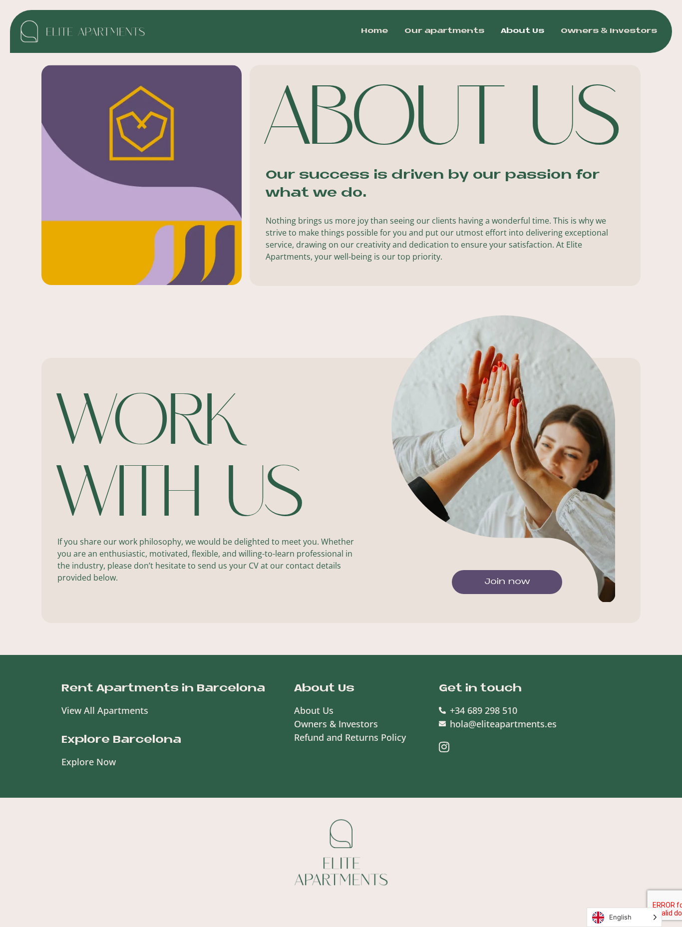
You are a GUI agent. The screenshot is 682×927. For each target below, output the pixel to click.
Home (374, 31)
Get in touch (480, 688)
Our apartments (444, 31)
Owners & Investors (609, 31)
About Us (522, 31)
